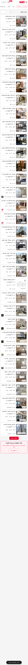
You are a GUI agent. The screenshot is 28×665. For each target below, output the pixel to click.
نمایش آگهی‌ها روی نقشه (14, 662)
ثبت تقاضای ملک (14, 450)
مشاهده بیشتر (14, 438)
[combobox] (6, 12)
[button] (23, 6)
